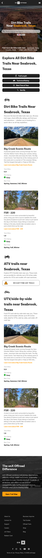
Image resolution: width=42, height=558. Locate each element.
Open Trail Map (11, 494)
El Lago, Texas (11, 50)
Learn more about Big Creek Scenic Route (21, 156)
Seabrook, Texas (33, 48)
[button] (21, 76)
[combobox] (23, 31)
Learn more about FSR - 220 (21, 220)
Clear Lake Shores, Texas (28, 50)
